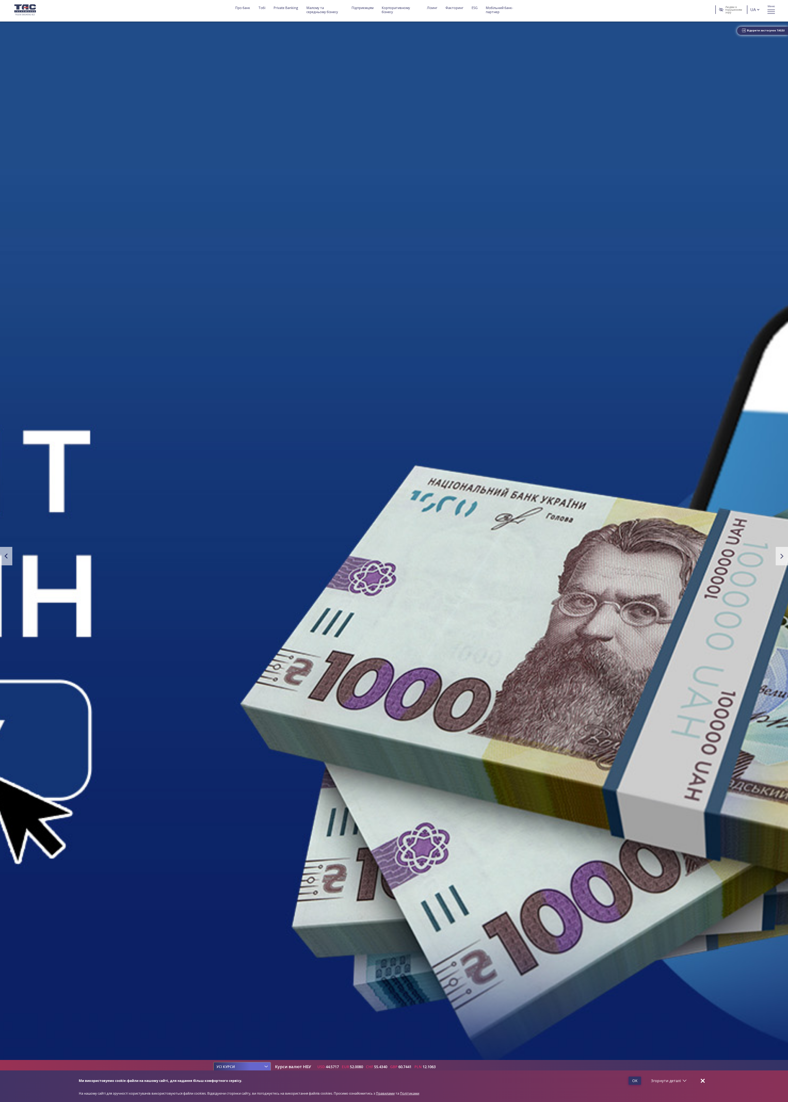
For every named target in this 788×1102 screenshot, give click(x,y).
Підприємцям (362, 8)
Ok (634, 1080)
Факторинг (454, 8)
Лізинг (432, 8)
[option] (225, 1066)
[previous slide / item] (1, 537)
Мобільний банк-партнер (499, 10)
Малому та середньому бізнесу (322, 10)
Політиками (409, 1093)
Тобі (261, 8)
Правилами (385, 1093)
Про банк (242, 8)
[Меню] (771, 9)
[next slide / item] (787, 537)
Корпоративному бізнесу (396, 10)
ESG (475, 8)
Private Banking (286, 8)
